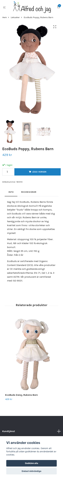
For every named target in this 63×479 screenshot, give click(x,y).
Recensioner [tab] (28, 192)
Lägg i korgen (39, 172)
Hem (4, 17)
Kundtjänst (8, 431)
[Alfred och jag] (32, 7)
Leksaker (15, 17)
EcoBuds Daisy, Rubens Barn (21, 394)
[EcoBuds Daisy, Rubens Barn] (31, 354)
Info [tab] (11, 192)
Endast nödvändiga (31, 471)
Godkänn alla (31, 463)
